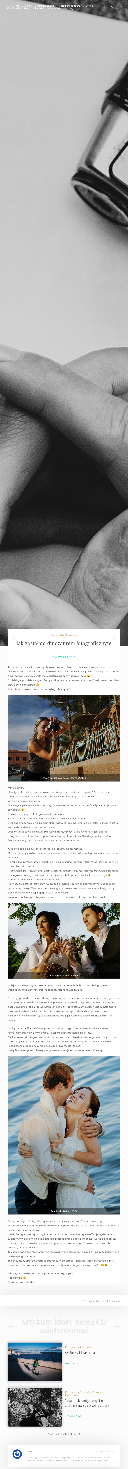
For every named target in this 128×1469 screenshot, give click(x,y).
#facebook (54, 8)
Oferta (89, 5)
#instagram (71, 8)
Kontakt (38, 8)
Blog (26, 8)
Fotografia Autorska (64, 635)
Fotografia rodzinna (69, 5)
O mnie (28, 5)
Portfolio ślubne (45, 5)
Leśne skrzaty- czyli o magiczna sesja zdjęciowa (87, 1403)
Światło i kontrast (80, 1352)
